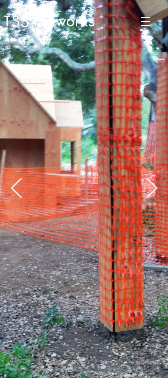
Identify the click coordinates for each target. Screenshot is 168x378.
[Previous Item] (16, 189)
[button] (145, 21)
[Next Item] (151, 189)
